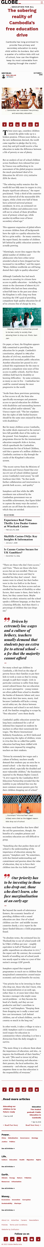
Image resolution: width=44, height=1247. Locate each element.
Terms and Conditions (18, 1225)
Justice (4, 1142)
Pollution (27, 1178)
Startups (17, 1203)
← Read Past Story (10, 1125)
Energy (12, 1178)
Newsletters (34, 1220)
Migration (30, 1160)
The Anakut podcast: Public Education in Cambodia (34, 1112)
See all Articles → (8, 1148)
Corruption (26, 1200)
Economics (6, 1200)
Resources (5, 1181)
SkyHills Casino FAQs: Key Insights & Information (20, 538)
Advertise (15, 1220)
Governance (24, 1138)
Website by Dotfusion (10, 1229)
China (4, 1138)
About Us (5, 1220)
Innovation (16, 1200)
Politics (12, 1142)
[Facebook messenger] (37, 124)
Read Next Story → (33, 1125)
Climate (4, 1178)
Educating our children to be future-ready (9, 1109)
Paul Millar (11, 75)
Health (21, 1160)
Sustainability (7, 1203)
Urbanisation (16, 1181)
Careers (24, 1220)
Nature (19, 1178)
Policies (5, 1225)
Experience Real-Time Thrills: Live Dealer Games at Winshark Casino (20, 523)
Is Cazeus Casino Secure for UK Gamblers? (21, 551)
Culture (4, 1160)
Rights (38, 1160)
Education (13, 1160)
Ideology (35, 1138)
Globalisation (13, 1138)
